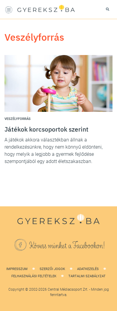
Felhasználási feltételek (33, 276)
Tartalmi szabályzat (87, 276)
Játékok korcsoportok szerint (46, 129)
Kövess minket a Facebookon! (67, 246)
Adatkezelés (88, 269)
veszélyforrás (17, 119)
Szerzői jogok (52, 269)
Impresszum (17, 269)
